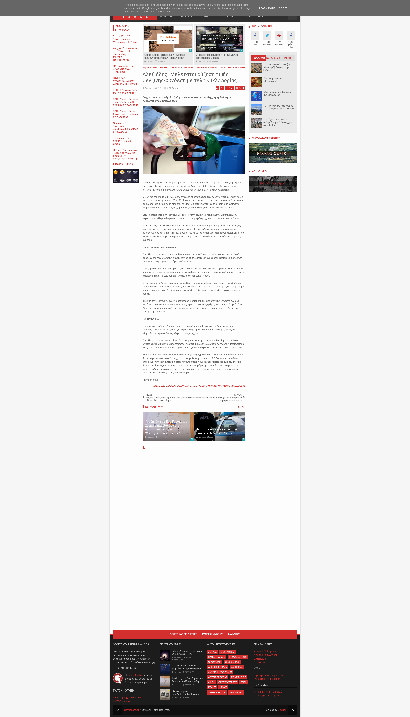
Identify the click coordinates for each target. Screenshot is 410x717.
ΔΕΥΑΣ (223, 687)
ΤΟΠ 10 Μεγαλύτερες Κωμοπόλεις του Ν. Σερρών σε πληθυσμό (125, 101)
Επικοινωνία (261, 662)
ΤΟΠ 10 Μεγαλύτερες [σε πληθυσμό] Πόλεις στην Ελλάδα (277, 67)
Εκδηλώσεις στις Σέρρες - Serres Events (122, 140)
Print (231, 88)
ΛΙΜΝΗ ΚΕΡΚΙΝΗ (217, 692)
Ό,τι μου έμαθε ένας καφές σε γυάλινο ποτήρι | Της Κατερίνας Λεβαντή (125, 154)
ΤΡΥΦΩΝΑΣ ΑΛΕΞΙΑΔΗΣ (231, 385)
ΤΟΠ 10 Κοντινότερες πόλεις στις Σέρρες (125, 91)
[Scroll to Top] (292, 710)
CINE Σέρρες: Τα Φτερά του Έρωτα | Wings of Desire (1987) (125, 80)
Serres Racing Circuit (183, 634)
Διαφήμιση (260, 658)
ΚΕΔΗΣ (212, 687)
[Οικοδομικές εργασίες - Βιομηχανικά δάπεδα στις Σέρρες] (219, 39)
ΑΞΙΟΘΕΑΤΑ (236, 692)
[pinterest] (135, 17)
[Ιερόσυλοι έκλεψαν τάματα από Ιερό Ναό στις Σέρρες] (219, 426)
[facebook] (123, 17)
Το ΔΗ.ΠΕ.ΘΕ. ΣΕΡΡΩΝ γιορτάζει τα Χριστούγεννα (186, 667)
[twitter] (129, 17)
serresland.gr (135, 675)
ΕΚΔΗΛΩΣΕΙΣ (227, 651)
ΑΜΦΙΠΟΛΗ (237, 667)
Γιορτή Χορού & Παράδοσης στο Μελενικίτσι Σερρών (125, 39)
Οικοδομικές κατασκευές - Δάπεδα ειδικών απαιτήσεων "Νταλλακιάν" (164, 56)
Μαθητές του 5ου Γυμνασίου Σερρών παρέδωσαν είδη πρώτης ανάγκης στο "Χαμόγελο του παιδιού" (166, 427)
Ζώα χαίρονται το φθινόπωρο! (273, 80)
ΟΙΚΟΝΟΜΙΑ (184, 385)
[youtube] (140, 17)
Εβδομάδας (273, 57)
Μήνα (287, 57)
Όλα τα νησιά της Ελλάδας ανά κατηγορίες (277, 93)
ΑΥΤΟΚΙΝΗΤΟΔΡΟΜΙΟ (220, 672)
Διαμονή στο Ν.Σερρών (266, 695)
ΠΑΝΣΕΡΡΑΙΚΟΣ (216, 656)
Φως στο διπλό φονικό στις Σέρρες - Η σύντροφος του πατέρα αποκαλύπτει (125, 53)
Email (241, 88)
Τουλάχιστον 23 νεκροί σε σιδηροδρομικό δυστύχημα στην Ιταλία (277, 122)
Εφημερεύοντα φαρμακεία (268, 675)
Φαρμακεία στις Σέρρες (267, 678)
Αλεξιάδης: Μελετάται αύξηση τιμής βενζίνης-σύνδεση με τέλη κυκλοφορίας (190, 77)
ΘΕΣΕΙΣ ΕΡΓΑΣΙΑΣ (217, 677)
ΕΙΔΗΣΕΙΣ (158, 385)
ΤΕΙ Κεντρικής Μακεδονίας (127, 697)
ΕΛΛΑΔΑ (170, 385)
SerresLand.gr (131, 709)
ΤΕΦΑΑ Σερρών (121, 701)
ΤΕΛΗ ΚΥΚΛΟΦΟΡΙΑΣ (204, 385)
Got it (283, 8)
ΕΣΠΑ (243, 682)
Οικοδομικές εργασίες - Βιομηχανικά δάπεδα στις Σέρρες (217, 56)
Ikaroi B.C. (234, 634)
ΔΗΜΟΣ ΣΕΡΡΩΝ (238, 656)
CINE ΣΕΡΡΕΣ (232, 661)
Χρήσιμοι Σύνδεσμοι (265, 655)
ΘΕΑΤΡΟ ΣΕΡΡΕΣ (227, 682)
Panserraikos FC (212, 634)
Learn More (267, 8)
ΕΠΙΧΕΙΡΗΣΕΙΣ (238, 677)
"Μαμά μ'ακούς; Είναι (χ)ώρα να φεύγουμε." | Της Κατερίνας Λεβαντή (187, 654)
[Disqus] (194, 495)
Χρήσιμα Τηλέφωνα (265, 651)
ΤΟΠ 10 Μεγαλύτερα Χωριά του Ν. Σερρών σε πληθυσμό (278, 107)
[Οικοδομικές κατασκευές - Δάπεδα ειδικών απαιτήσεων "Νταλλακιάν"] (168, 39)
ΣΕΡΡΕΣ (212, 651)
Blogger (282, 709)
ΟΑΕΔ (211, 682)
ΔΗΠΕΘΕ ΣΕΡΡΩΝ (217, 667)
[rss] (146, 17)
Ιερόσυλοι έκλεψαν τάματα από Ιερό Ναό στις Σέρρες (216, 431)
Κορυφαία (258, 57)
